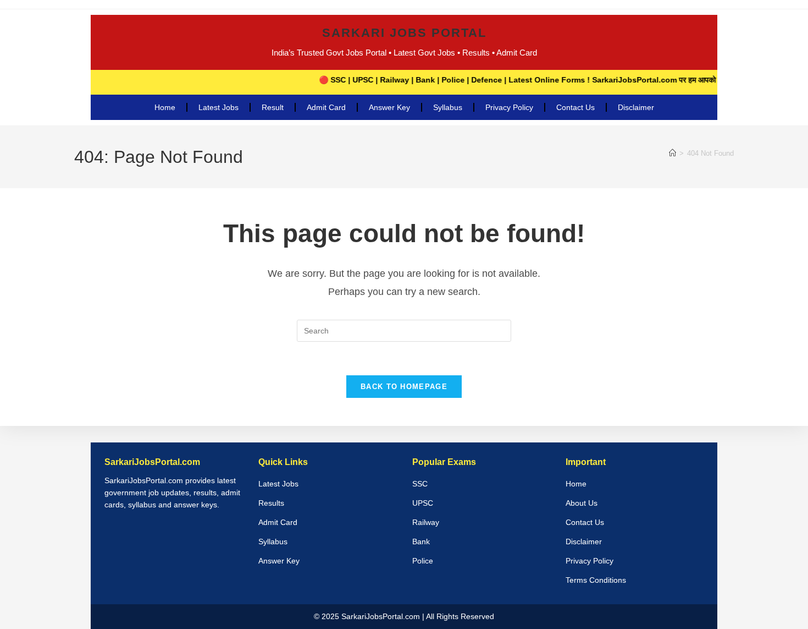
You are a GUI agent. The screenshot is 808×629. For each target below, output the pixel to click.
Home (164, 107)
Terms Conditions (596, 580)
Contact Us (575, 107)
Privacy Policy (509, 107)
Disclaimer (636, 107)
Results (271, 503)
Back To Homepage (404, 386)
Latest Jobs (218, 107)
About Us (581, 503)
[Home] (672, 153)
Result (273, 107)
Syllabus (447, 107)
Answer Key (389, 107)
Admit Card (326, 107)
